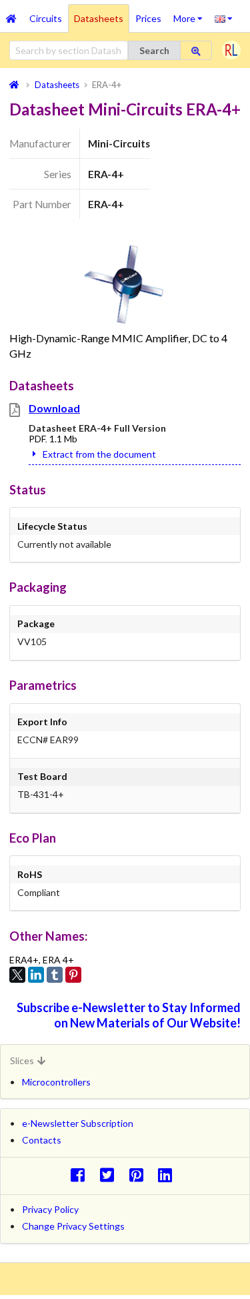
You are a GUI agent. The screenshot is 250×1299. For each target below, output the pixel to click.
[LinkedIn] (36, 975)
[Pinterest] (73, 975)
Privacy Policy (50, 1209)
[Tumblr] (55, 975)
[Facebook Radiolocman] (81, 1174)
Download (54, 408)
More (191, 14)
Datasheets (98, 18)
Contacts (41, 1140)
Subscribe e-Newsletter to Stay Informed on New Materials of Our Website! (129, 1015)
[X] (17, 975)
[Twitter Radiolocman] (110, 1174)
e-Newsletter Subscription (77, 1123)
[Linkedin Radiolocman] (169, 1174)
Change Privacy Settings (73, 1226)
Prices (148, 18)
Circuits (45, 18)
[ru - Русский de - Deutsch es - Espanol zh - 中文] (224, 18)
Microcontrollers (56, 1082)
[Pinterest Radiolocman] (140, 1174)
